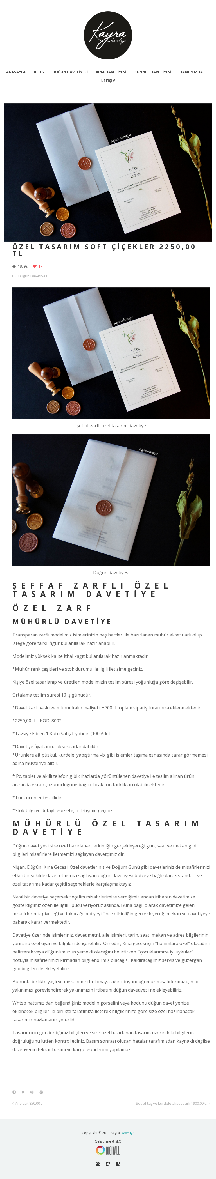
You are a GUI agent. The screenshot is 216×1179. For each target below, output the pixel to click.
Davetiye (127, 1132)
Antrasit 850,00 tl (29, 1103)
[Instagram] (108, 1164)
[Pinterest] (98, 1164)
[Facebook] (118, 1164)
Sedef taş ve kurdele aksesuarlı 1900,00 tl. (171, 1103)
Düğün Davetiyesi (33, 276)
